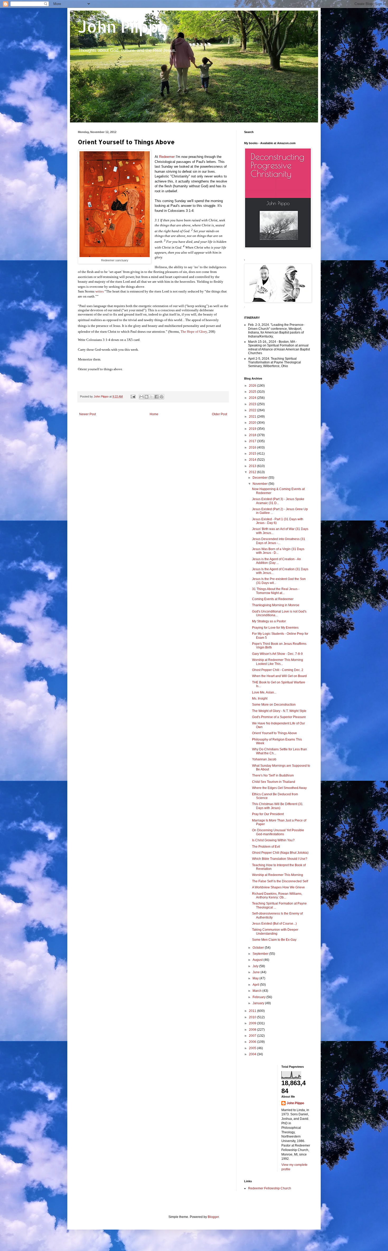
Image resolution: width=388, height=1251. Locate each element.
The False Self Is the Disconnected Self (280, 881)
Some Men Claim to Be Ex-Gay (274, 940)
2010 (253, 1017)
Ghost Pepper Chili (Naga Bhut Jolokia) (280, 853)
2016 (253, 447)
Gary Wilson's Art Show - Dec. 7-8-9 (277, 654)
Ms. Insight (259, 698)
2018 (253, 435)
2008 (253, 1029)
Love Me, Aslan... (264, 692)
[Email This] (141, 396)
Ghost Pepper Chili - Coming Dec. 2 (277, 670)
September (261, 954)
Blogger (213, 1217)
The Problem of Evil (266, 846)
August (258, 960)
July (256, 966)
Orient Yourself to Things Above (274, 733)
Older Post (219, 414)
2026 (253, 385)
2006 (253, 1042)
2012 (253, 472)
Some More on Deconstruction (274, 704)
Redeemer (167, 157)
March (257, 991)
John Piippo (123, 26)
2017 (253, 441)
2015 (253, 453)
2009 (253, 1023)
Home (154, 414)
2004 (253, 1054)
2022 (253, 410)
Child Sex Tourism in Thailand (273, 782)
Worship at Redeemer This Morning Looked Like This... (277, 661)
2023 (253, 404)
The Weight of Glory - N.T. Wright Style (279, 711)
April (256, 985)
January (259, 1003)
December (260, 478)
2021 (253, 416)
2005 (253, 1048)
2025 (253, 392)
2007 (253, 1036)
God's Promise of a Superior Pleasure (279, 717)
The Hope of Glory (194, 332)
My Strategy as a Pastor (269, 621)
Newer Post (87, 414)
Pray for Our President (268, 814)
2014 (253, 460)
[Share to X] (151, 396)
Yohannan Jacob (264, 759)
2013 (253, 466)
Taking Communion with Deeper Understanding (275, 931)
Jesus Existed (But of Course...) (274, 923)
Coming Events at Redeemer (273, 599)
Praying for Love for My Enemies (275, 627)
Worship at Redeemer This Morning (277, 875)
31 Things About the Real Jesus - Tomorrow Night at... (275, 591)
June (257, 972)
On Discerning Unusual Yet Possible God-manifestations (278, 832)
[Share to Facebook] (156, 396)
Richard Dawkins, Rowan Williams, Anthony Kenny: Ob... (277, 895)
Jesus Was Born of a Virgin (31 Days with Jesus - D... (278, 551)
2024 (253, 398)
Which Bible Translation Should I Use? (279, 859)
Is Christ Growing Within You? (273, 840)
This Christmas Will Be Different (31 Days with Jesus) (277, 806)
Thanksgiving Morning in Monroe (275, 605)
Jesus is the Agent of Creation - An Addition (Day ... (276, 561)
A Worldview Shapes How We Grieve (278, 887)
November (260, 484)
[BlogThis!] (146, 396)
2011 (253, 1011)
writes (99, 291)
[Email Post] (132, 396)
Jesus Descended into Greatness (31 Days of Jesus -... (278, 541)
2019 (253, 429)
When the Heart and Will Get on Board (279, 676)
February (259, 997)
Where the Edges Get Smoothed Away (279, 788)
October (259, 947)
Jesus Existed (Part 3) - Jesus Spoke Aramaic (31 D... (278, 501)
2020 (253, 422)
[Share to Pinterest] (161, 396)
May (256, 978)
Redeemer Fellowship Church (269, 1188)
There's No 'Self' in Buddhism (273, 775)
